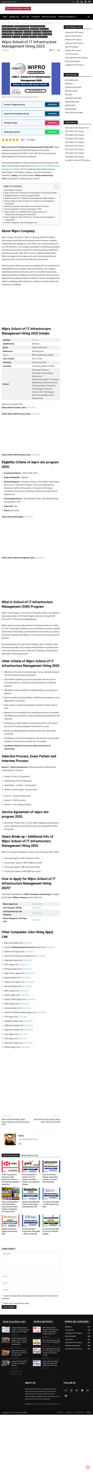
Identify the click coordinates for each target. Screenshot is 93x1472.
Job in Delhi (27, 31)
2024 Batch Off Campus (37, 26)
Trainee (35, 340)
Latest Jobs (33, 37)
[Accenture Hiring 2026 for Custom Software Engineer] (51, 1221)
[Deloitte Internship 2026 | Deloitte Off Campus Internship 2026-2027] (31, 1194)
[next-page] (7, 1238)
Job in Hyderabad (7, 34)
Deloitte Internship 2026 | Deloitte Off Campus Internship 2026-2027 (30, 1204)
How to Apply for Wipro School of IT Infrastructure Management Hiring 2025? (30, 218)
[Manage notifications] (88, 1467)
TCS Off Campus (71, 54)
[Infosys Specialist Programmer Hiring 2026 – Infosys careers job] (31, 1221)
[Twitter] (32, 55)
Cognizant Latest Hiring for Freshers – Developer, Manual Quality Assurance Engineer (20, 1330)
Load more (14, 1373)
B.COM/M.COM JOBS (73, 98)
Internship (35, 17)
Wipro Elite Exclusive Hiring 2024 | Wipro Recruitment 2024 (47, 1120)
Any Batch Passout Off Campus (77, 160)
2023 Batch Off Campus (22, 26)
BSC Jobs (68, 94)
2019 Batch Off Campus (74, 153)
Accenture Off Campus (74, 32)
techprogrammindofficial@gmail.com (46, 1404)
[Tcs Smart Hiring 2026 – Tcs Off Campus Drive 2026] (51, 1194)
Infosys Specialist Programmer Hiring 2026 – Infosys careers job (31, 1231)
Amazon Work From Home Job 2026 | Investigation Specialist (19, 1363)
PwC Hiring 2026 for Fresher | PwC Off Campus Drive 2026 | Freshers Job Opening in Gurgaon (30, 1179)
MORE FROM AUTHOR (29, 1156)
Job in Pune (25, 37)
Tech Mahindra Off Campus (76, 57)
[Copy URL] (4, 55)
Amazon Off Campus (73, 36)
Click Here (31, 407)
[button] (88, 17)
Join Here (36, 920)
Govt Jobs (25, 17)
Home (5, 17)
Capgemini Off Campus (74, 65)
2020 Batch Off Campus (74, 146)
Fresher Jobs (14, 17)
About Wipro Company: (13, 190)
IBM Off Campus (71, 47)
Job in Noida (15, 37)
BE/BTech (69, 83)
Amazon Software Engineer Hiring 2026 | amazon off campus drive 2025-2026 (50, 1363)
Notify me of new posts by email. (16, 1303)
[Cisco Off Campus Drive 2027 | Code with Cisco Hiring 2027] (37, 1342)
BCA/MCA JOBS (71, 91)
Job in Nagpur (6, 37)
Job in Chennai (18, 31)
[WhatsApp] (20, 55)
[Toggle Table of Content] (55, 187)
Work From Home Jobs (74, 112)
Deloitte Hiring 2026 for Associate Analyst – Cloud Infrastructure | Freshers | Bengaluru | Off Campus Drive (10, 1206)
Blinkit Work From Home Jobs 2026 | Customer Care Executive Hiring (19, 1353)
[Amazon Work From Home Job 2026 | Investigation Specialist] (6, 1363)
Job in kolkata (37, 34)
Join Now (52, 104)
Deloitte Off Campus (73, 39)
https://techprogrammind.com (28, 1139)
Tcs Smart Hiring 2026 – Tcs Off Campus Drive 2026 (51, 1204)
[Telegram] (85, 1)
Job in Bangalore (7, 31)
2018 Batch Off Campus (74, 156)
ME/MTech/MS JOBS (73, 87)
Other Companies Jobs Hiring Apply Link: (21, 222)
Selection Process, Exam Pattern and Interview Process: (27, 206)
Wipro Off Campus (14, 23)
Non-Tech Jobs (43, 37)
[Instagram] (77, 1)
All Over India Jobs (23, 29)
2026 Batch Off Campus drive (77, 128)
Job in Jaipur (17, 34)
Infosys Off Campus (73, 50)
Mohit (21, 1135)
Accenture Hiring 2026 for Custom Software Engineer (51, 1231)
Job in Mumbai (47, 34)
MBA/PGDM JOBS (72, 102)
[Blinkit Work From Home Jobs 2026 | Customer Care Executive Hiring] (6, 1353)
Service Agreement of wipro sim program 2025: (23, 209)
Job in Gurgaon (46, 31)
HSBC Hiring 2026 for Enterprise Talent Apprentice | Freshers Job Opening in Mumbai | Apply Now (10, 1179)
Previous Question (49, 17)
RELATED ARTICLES (10, 1156)
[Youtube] (89, 1)
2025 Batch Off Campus (9, 29)
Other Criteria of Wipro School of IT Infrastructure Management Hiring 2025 (29, 202)
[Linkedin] (81, 1)
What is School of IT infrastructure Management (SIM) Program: (30, 198)
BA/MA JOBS (70, 105)
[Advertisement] (31, 306)
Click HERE (37, 904)
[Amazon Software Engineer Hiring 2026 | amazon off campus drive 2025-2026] (51, 1167)
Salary (5, 355)
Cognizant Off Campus (74, 43)
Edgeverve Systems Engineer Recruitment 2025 (9, 1231)
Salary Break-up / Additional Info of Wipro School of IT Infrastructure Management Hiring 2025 (26, 213)
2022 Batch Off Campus (74, 142)
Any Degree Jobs (71, 80)
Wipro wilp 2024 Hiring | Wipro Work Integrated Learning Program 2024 (15, 1122)
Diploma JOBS (35, 29)
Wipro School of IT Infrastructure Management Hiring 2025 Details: (31, 193)
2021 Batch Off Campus (74, 149)
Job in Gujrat (36, 31)
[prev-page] (3, 1238)
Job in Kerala (27, 34)
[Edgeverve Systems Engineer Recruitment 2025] (10, 1221)
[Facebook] (73, 1)
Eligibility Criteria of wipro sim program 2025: (22, 196)
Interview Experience (66, 17)
